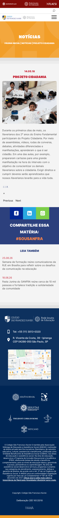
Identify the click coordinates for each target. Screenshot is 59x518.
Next (18, 200)
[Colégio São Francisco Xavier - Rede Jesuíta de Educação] (29, 365)
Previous (8, 200)
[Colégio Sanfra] (20, 17)
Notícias (26, 43)
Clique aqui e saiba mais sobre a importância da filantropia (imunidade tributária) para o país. (29, 479)
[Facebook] (16, 213)
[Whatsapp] (42, 213)
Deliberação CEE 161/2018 (29, 500)
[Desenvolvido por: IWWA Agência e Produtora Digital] (29, 508)
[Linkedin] (29, 213)
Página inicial (12, 43)
